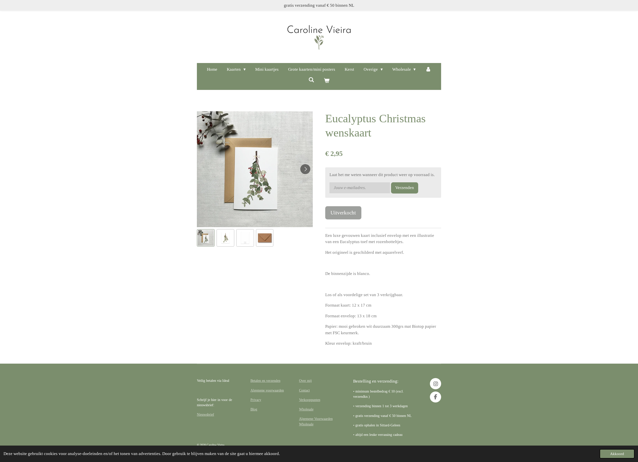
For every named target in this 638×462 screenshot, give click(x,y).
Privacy (255, 400)
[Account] (428, 69)
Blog (253, 409)
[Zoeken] (311, 80)
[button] (206, 238)
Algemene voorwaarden (267, 390)
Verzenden (404, 187)
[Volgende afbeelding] (305, 169)
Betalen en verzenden (265, 381)
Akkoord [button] (617, 454)
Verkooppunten (309, 400)
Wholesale (306, 409)
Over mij (305, 381)
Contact (304, 390)
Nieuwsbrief (205, 414)
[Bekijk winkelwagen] (326, 80)
